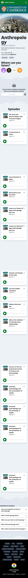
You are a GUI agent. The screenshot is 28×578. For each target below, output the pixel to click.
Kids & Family (14, 546)
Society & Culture (20, 549)
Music (22, 546)
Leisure (9, 557)
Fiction (22, 551)
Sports (22, 559)
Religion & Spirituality (8, 549)
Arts (13, 543)
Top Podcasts (11, 574)
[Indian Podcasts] (14, 565)
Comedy (7, 543)
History (7, 554)
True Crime (14, 554)
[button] (26, 2)
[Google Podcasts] (14, 70)
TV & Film (14, 551)
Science (11, 57)
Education (4, 57)
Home (4, 574)
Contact (23, 574)
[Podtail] (9, 70)
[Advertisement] (14, 160)
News (21, 554)
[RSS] (19, 70)
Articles (18, 574)
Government (17, 557)
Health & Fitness (7, 559)
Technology (7, 551)
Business (6, 546)
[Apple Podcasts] (3, 70)
